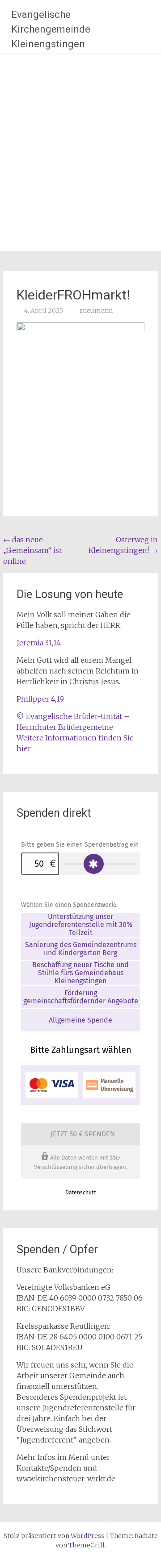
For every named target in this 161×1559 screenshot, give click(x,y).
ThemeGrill (86, 1545)
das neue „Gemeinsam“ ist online (32, 550)
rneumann (96, 311)
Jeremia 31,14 (39, 642)
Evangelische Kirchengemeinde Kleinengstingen (50, 29)
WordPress (87, 1536)
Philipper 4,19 (40, 698)
